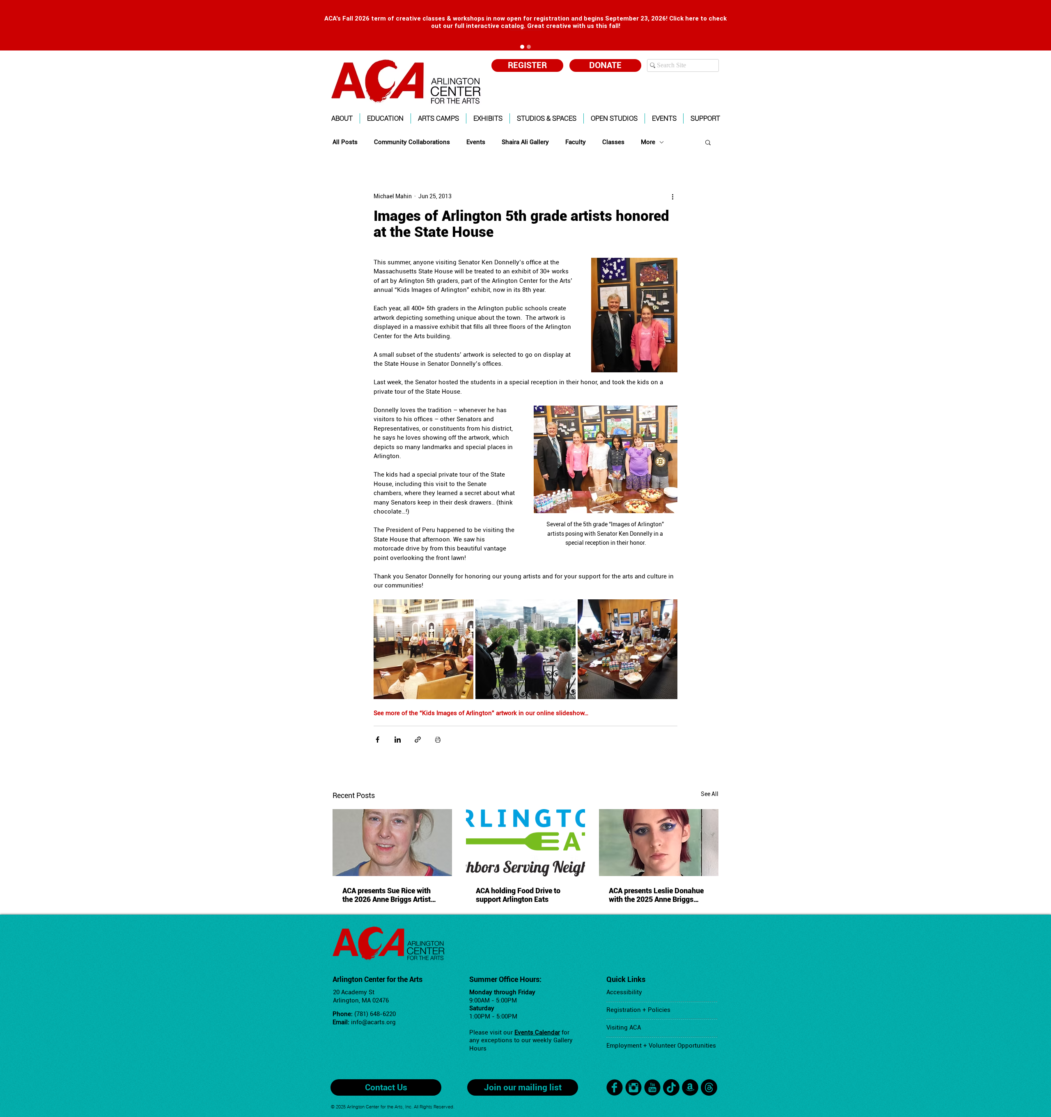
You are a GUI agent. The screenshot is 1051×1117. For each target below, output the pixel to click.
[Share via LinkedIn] (398, 739)
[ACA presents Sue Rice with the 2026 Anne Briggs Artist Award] (392, 842)
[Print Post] (438, 739)
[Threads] (709, 1087)
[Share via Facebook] (377, 739)
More (648, 142)
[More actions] (672, 196)
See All (709, 794)
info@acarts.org (373, 1022)
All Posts (345, 142)
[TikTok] (671, 1087)
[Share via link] (418, 739)
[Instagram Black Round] (633, 1087)
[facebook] (614, 1087)
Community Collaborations (412, 142)
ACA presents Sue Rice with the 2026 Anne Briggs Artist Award (386, 895)
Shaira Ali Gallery (525, 142)
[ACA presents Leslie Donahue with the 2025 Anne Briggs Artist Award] (658, 842)
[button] (342, 118)
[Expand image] (423, 649)
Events (475, 142)
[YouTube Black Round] (652, 1087)
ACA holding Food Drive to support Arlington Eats (518, 895)
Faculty (575, 142)
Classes (613, 142)
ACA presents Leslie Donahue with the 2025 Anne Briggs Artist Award (656, 895)
